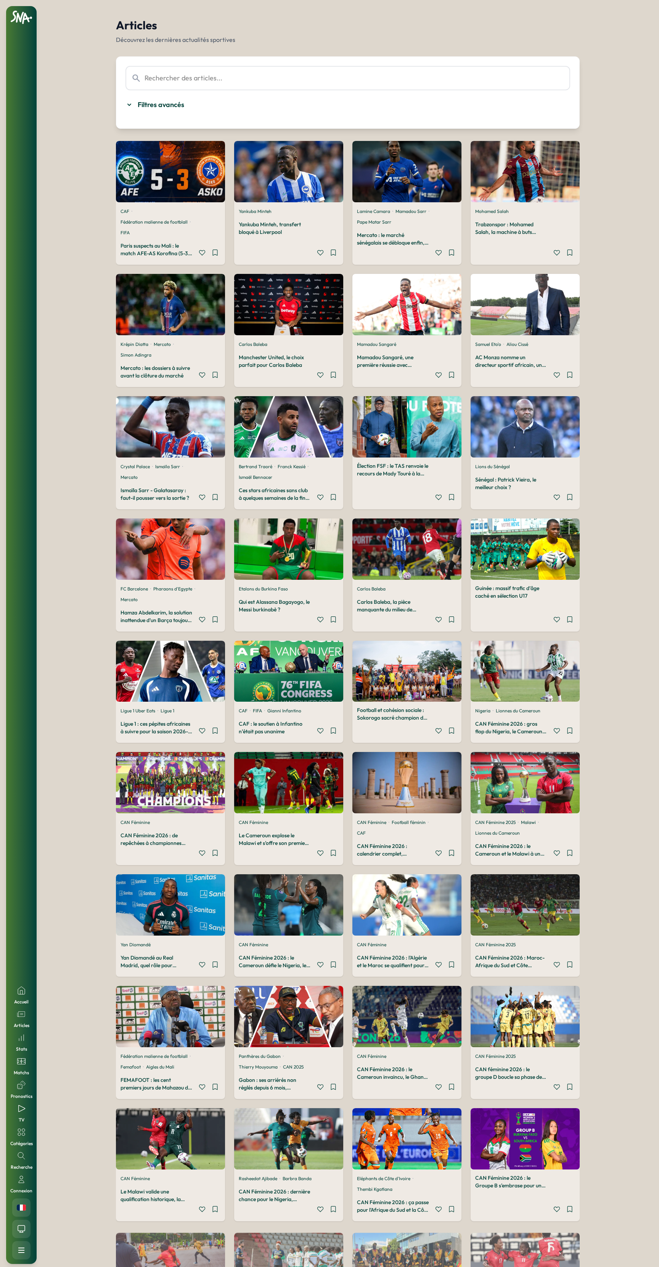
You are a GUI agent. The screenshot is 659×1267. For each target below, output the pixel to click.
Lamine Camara (373, 211)
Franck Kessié (291, 466)
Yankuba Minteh (255, 211)
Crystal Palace (135, 466)
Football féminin (409, 822)
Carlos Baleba (253, 344)
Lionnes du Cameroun (518, 710)
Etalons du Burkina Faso (263, 589)
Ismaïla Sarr (167, 466)
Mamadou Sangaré (376, 344)
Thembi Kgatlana (374, 1189)
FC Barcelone (134, 589)
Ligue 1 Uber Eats (138, 710)
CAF (125, 211)
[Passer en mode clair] (21, 1229)
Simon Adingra (136, 355)
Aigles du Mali (160, 1067)
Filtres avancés (161, 104)
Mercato (162, 344)
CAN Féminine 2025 (495, 822)
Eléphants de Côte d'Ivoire (383, 1178)
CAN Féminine (135, 822)
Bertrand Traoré (255, 466)
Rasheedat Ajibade (258, 1178)
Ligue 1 (167, 710)
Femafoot (131, 1067)
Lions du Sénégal (492, 466)
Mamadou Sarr (410, 211)
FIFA (125, 232)
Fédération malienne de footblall (154, 222)
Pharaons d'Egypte (172, 589)
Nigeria (482, 710)
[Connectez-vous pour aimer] (202, 253)
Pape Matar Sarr (374, 222)
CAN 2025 (293, 1067)
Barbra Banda (297, 1178)
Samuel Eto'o (488, 344)
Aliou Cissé (517, 344)
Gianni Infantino (284, 710)
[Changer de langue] (21, 1207)
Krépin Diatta (134, 344)
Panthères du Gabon (260, 1056)
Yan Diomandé (136, 944)
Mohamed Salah (492, 211)
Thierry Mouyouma (258, 1067)
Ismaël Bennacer (255, 477)
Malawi (528, 822)
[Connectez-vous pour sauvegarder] (215, 253)
